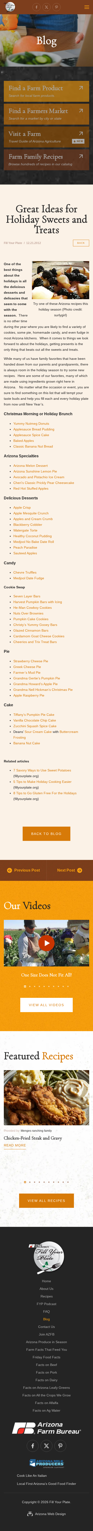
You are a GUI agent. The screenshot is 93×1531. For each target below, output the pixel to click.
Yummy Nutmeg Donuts (31, 423)
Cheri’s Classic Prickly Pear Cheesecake (43, 483)
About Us (46, 1289)
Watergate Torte (25, 530)
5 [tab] (44, 986)
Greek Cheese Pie (27, 667)
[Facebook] (36, 7)
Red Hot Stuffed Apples (30, 488)
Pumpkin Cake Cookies (30, 619)
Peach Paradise (25, 547)
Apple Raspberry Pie (28, 695)
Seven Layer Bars (26, 596)
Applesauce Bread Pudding (33, 429)
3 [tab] (34, 986)
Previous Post (27, 870)
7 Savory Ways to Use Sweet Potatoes (42, 770)
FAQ (46, 1311)
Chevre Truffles (24, 572)
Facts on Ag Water (46, 1410)
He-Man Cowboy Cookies (32, 607)
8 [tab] (58, 986)
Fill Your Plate (59, 1502)
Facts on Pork (46, 1372)
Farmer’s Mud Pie (27, 672)
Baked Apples (23, 441)
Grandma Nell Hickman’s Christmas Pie (43, 690)
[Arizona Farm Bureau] (46, 1428)
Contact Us (46, 1327)
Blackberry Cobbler (27, 525)
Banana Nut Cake (26, 743)
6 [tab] (48, 986)
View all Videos (46, 1005)
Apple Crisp (22, 507)
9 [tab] (63, 986)
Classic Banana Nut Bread (33, 446)
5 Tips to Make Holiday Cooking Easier (42, 782)
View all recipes (46, 1201)
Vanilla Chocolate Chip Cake (34, 720)
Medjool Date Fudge (28, 578)
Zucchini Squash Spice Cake (35, 726)
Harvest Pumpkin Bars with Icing (37, 602)
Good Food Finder (62, 1484)
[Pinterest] (56, 7)
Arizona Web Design (50, 1514)
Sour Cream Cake (38, 732)
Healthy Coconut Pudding (32, 536)
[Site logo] (46, 1257)
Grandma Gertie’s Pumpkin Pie (36, 678)
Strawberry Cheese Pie (30, 661)
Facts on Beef (46, 1365)
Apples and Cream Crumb (33, 519)
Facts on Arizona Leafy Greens (46, 1388)
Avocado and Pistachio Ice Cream (38, 477)
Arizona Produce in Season (46, 1342)
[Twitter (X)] (46, 7)
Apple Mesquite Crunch (31, 513)
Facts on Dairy (46, 1380)
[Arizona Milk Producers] (46, 1463)
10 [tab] (67, 986)
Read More (15, 1145)
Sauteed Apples (25, 553)
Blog (46, 1319)
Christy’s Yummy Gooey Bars (35, 625)
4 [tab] (39, 986)
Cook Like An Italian (32, 1475)
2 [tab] (29, 986)
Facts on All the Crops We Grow (46, 1395)
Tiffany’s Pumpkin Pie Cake (33, 715)
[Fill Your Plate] (9, 7)
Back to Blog (46, 834)
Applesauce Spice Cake (31, 435)
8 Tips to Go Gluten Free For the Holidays (45, 793)
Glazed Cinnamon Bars (30, 630)
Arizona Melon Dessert (30, 466)
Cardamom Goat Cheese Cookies (38, 636)
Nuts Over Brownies (28, 613)
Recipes (47, 1296)
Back (81, 243)
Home (46, 1281)
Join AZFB (46, 1334)
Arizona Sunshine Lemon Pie (35, 471)
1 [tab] (25, 986)
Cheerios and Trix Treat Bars (35, 642)
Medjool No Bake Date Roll (33, 542)
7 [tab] (53, 986)
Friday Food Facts (46, 1357)
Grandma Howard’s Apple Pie (35, 684)
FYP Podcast (46, 1304)
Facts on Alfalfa (46, 1403)
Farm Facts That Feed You (46, 1349)
